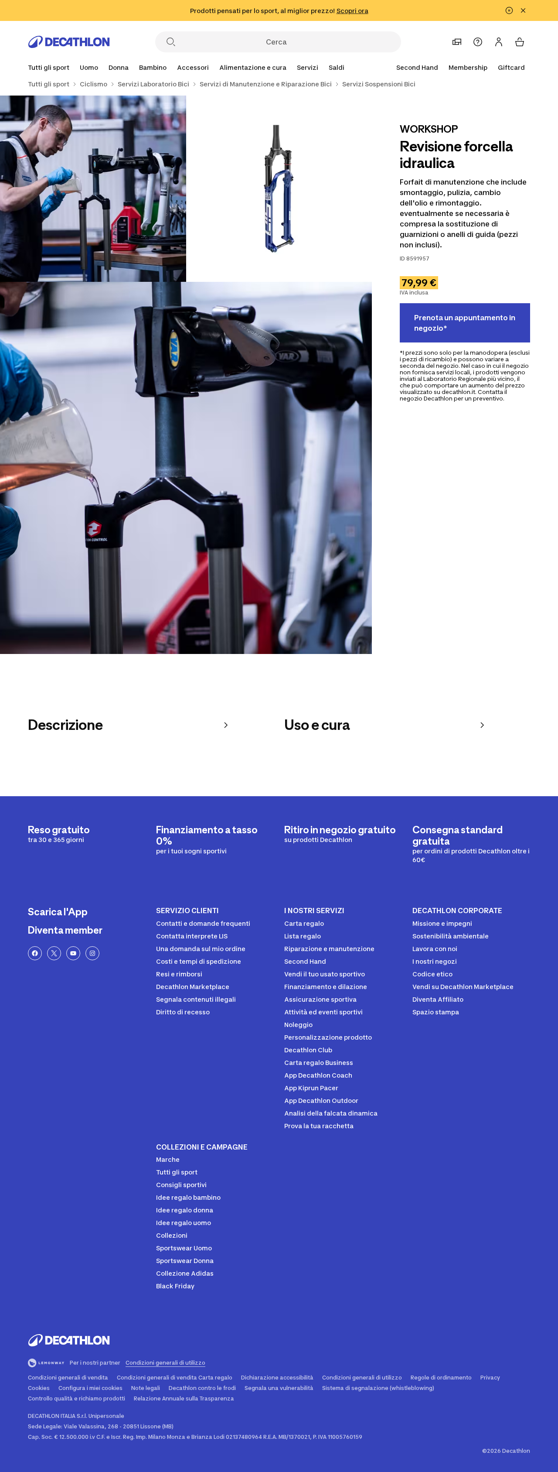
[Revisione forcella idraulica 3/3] (186, 468)
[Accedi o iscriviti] (498, 41)
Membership (468, 67)
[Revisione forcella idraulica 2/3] (93, 189)
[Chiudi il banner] (523, 10)
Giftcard (511, 67)
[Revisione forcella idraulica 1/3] (279, 189)
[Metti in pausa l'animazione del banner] (509, 10)
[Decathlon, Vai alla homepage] (69, 42)
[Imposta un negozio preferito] (456, 41)
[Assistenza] (477, 41)
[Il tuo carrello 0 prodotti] (519, 41)
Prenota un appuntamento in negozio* (464, 322)
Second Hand (417, 67)
